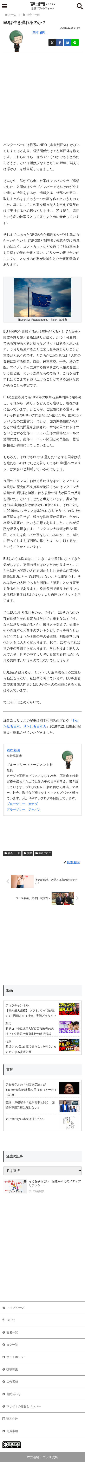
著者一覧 (12, 1332)
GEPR (11, 1320)
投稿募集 (12, 1369)
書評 (9, 1069)
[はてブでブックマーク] (67, 42)
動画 (9, 990)
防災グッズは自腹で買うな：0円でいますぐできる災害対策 (31, 1049)
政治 (8, 1023)
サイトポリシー (16, 1357)
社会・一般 (14, 853)
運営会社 (12, 1418)
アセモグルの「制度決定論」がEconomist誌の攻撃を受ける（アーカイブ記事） (31, 1089)
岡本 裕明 (39, 32)
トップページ (15, 1307)
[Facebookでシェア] (59, 42)
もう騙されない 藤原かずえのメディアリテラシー (55, 1183)
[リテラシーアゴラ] (15, 1186)
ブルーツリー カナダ (22, 804)
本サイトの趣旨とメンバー (23, 1406)
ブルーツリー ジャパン (24, 809)
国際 (29, 853)
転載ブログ (45, 853)
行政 (8, 1041)
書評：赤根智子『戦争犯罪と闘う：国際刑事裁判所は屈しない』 (30, 1105)
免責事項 (12, 1431)
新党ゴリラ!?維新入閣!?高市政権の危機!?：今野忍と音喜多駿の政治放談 (30, 1031)
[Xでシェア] (52, 42)
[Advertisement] (42, 96)
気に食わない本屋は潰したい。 (26, 1119)
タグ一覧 (12, 1344)
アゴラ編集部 (36, 1191)
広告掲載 (12, 1381)
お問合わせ (13, 1394)
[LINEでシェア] (75, 42)
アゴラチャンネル (17, 1005)
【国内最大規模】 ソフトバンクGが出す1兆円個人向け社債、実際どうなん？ (31, 1013)
